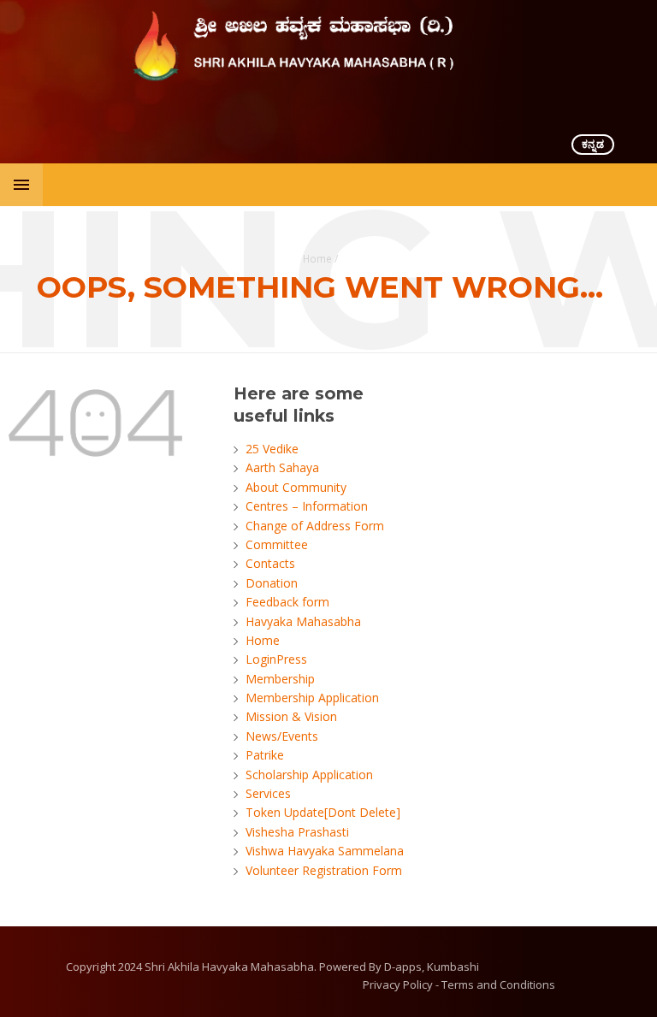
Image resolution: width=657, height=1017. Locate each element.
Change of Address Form (315, 525)
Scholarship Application (309, 774)
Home (317, 258)
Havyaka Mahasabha (303, 621)
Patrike (265, 755)
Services (268, 793)
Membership (280, 679)
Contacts (270, 563)
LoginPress (276, 659)
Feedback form (287, 602)
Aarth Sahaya (282, 467)
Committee (277, 544)
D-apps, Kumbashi (431, 966)
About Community (296, 487)
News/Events (282, 736)
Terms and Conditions (498, 984)
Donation (272, 583)
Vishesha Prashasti (297, 832)
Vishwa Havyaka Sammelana (325, 851)
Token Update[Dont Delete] (323, 812)
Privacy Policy (398, 984)
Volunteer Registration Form (324, 870)
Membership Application (312, 697)
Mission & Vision (291, 716)
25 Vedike (272, 449)
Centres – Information (307, 506)
